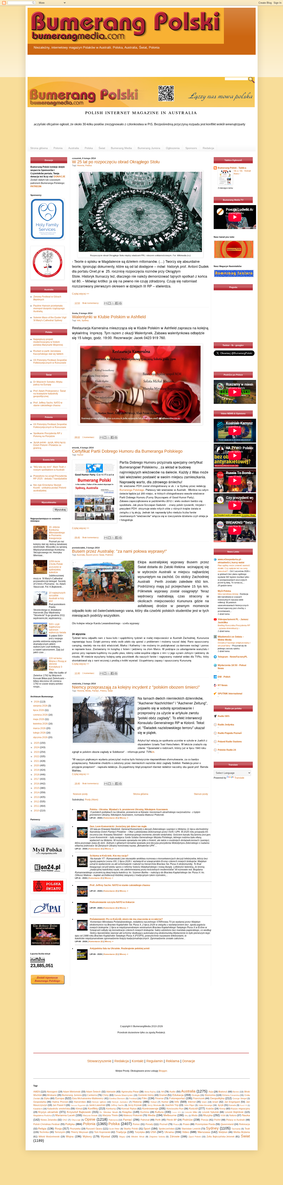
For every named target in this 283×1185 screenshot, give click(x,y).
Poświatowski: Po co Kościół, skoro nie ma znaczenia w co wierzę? (126, 919)
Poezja (204, 1119)
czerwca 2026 (40, 714)
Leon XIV (176, 1112)
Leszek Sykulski (210, 1112)
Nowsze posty (80, 794)
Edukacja (178, 1095)
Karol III (243, 1105)
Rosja (58, 1128)
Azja (210, 1091)
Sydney (85, 320)
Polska (89, 148)
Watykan (223, 1132)
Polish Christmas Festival (46, 1124)
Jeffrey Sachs (117, 1105)
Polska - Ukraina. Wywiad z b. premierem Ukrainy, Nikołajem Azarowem (129, 809)
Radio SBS (223, 716)
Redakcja (208, 148)
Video (185, 1132)
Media (88, 691)
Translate (239, 778)
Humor (80, 455)
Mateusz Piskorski (132, 1115)
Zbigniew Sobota (157, 1136)
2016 (37, 783)
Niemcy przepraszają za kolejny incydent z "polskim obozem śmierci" (136, 687)
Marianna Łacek (65, 1115)
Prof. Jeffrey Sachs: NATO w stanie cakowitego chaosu (120, 885)
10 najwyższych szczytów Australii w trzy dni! (57, 596)
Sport (147, 1128)
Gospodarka (39, 1102)
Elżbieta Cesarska (230, 1095)
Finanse (159, 1098)
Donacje (188, 1061)
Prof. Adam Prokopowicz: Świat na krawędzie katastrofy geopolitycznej (49, 394)
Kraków (210, 1108)
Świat (102, 148)
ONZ (65, 1120)
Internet (192, 1102)
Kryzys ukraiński (48, 1111)
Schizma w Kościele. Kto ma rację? (109, 855)
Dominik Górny (146, 1095)
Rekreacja (244, 1124)
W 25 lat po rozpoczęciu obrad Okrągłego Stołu (116, 161)
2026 (37, 701)
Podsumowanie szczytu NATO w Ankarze (112, 902)
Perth (158, 1119)
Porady (149, 1124)
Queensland (227, 1124)
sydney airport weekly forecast (234, 334)
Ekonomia (210, 1095)
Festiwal (133, 1098)
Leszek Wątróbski (234, 1112)
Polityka (70, 1124)
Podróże (109, 555)
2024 (37, 747)
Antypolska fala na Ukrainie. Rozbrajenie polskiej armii (119, 948)
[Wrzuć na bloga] (109, 303)
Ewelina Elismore (117, 1098)
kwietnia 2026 (40, 723)
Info (78, 320)
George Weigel (239, 1098)
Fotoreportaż (177, 1098)
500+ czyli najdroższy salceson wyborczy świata (57, 628)
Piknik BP (172, 1119)
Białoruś (223, 1091)
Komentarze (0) (111, 818)
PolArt (217, 1119)
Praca (176, 1124)
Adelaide (111, 1091)
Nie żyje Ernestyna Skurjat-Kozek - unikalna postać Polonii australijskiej (49, 488)
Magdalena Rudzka (42, 1115)
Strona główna (39, 148)
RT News (223, 685)
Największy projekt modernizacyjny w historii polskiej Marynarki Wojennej (48, 342)
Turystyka (140, 1132)
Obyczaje (75, 1120)
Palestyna (113, 1120)
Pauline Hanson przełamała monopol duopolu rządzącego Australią (49, 308)
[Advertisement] (120, 63)
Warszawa (204, 1132)
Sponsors (191, 148)
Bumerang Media (121, 148)
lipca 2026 (39, 710)
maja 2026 (39, 719)
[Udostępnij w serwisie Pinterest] (120, 303)
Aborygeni (52, 1091)
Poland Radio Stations (230, 741)
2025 (37, 743)
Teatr (247, 1128)
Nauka (246, 1115)
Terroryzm (60, 1132)
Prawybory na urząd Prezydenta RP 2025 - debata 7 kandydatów (50, 477)
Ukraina (169, 1132)
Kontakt (137, 1061)
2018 (37, 774)
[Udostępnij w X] (113, 303)
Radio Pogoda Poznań (230, 733)
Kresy (222, 1108)
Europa (59, 1098)
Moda (195, 1115)
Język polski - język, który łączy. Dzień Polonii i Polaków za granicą (49, 445)
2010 (37, 810)
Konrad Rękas (128, 1108)
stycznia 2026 (40, 737)
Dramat (163, 1095)
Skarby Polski (131, 1128)
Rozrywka (75, 1128)
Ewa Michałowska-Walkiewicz (88, 1098)
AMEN (36, 1091)
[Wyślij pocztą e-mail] (106, 303)
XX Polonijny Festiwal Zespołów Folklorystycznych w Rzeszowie (50, 361)
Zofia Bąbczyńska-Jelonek (220, 1136)
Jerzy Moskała (154, 1105)
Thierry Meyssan (79, 1132)
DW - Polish (224, 676)
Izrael (215, 1102)
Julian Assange (205, 1105)
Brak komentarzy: (91, 303)
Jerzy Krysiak (135, 1105)
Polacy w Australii (235, 1119)
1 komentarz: (88, 437)
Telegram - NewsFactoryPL (232, 656)
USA (153, 1132)
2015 (37, 788)
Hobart (154, 1102)
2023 (37, 752)
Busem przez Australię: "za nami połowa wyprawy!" (119, 551)
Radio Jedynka (226, 724)
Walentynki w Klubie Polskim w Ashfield (109, 316)
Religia (42, 1128)
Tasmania (235, 1129)
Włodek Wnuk (137, 1136)
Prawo (186, 1124)
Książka (127, 1111)
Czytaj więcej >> (80, 293)
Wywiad (105, 1136)
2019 (37, 770)
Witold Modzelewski (49, 1136)
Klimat (79, 1108)
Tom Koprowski (102, 1132)
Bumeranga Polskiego (132, 490)
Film (144, 1098)
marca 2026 (39, 728)
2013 (37, 797)
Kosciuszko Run (175, 1108)
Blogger (163, 1071)
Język (221, 1105)
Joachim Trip (171, 1105)
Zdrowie (175, 1136)
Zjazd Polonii (194, 1136)
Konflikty (93, 1108)
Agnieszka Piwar (130, 1091)
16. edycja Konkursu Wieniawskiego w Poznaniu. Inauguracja (57, 533)
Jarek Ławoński (97, 1105)
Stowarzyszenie (99, 1061)
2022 (37, 756)
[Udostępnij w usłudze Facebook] (117, 303)
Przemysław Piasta (205, 1124)
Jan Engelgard (232, 1102)
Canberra (92, 1095)
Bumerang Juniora (149, 148)
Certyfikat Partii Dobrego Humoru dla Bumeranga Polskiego (127, 451)
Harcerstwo (80, 1102)
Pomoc (136, 1124)
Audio (172, 1091)
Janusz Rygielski (78, 1105)
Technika (44, 1132)
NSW (223, 1115)
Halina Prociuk (60, 1102)
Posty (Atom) (91, 799)
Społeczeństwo (167, 1128)
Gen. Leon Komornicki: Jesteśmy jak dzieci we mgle (118, 826)
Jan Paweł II (59, 1105)
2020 (37, 765)
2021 (37, 761)
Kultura (159, 1111)
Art (162, 1091)
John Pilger (189, 1105)
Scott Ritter (114, 1129)
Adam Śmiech (93, 1091)
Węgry (122, 1136)
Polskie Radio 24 (227, 750)
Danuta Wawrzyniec (123, 1095)
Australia (73, 148)
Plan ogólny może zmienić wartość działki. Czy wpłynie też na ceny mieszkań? (234, 568)
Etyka (47, 1098)
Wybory (87, 1136)
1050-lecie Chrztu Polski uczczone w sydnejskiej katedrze (56, 567)
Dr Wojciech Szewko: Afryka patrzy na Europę (47, 383)
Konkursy (111, 1108)
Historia (80, 165)
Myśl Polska (224, 591)
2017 (37, 779)
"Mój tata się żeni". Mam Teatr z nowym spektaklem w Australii (49, 468)
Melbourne (170, 1115)
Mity (186, 1115)
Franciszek (198, 1098)
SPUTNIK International (230, 693)
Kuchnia (144, 1112)
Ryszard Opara (94, 1128)
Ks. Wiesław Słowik (109, 1112)
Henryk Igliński (99, 1102)
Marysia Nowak (90, 1115)
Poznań (164, 1124)
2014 (37, 792)
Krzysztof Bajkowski (79, 1111)
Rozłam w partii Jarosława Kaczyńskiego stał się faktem (48, 352)
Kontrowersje (150, 1108)
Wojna (70, 1136)
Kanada (232, 1105)
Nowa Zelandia (49, 1119)
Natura (232, 1115)
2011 (37, 806)
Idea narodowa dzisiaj (228, 594)
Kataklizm (37, 1109)
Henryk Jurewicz (120, 1102)
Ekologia (196, 1095)
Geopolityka (217, 1098)
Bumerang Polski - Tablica (232, 168)
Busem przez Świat (95, 555)
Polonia (58, 148)
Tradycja (121, 1132)
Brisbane (52, 1095)
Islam (204, 1102)
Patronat (145, 1119)
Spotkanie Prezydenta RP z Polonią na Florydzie (47, 434)
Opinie (90, 1119)
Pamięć (95, 691)
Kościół (193, 1108)
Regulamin (154, 1061)
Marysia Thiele (110, 1115)
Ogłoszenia (173, 148)
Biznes (236, 1092)
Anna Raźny (150, 1092)
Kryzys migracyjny (240, 1108)
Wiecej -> (124, 818)
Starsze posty (201, 794)
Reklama (172, 1061)
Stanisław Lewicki (191, 1128)
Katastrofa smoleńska (58, 1108)
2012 (37, 801)
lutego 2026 (39, 732)
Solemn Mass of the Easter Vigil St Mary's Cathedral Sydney (49, 319)
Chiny (105, 1095)
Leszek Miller (191, 1112)
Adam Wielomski (71, 1091)
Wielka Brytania (241, 1132)
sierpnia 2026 (40, 705)
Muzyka (208, 1115)
